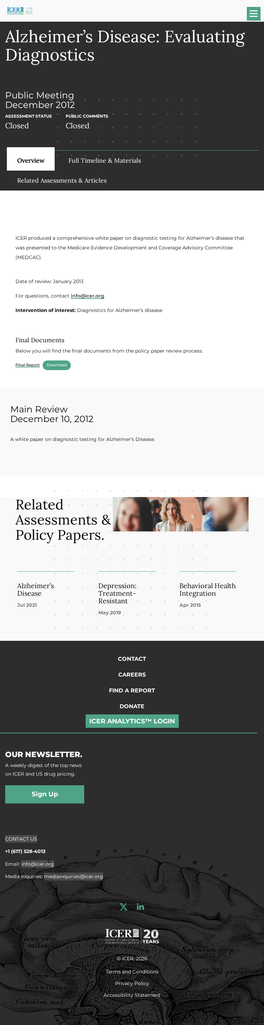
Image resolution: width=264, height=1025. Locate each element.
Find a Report (132, 690)
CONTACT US (21, 839)
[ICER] (132, 935)
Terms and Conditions (132, 971)
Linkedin (140, 907)
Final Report (27, 365)
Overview (30, 160)
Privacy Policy (132, 983)
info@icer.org (87, 296)
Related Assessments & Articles (62, 180)
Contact (132, 659)
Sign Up (45, 794)
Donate (132, 706)
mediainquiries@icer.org (73, 876)
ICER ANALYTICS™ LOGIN (132, 721)
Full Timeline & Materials (104, 160)
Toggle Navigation (257, 16)
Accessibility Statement (132, 994)
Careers (132, 674)
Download (57, 365)
